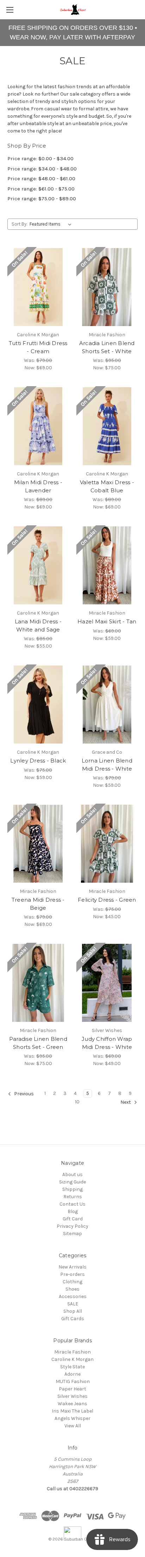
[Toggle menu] (9, 9)
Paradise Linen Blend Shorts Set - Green (38, 1043)
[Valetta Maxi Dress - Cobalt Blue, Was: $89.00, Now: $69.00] (107, 426)
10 (77, 1102)
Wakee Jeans (72, 1404)
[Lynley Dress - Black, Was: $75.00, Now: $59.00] (38, 705)
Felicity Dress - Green (107, 899)
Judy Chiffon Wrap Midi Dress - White (107, 1043)
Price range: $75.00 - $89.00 (41, 198)
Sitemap (72, 1234)
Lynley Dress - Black (38, 760)
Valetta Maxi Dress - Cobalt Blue (107, 486)
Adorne (72, 1374)
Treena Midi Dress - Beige (38, 903)
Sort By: (19, 224)
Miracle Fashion (72, 1352)
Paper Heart (72, 1389)
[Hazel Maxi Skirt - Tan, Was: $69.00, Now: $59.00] (107, 565)
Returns (72, 1197)
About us (72, 1175)
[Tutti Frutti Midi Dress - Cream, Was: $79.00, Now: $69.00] (38, 287)
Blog (73, 1211)
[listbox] (52, 224)
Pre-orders (72, 1274)
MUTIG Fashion (73, 1381)
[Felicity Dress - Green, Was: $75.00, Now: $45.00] (107, 844)
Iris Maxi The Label (72, 1411)
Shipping (72, 1189)
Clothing (72, 1282)
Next (126, 1102)
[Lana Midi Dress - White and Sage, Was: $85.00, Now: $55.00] (38, 565)
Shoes (72, 1289)
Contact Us (72, 1204)
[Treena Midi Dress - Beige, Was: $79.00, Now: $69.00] (38, 844)
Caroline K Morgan (72, 1359)
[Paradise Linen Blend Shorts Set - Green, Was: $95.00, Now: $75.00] (38, 983)
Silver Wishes (72, 1396)
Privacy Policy (72, 1226)
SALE (72, 1304)
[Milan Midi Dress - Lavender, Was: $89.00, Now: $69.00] (38, 426)
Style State (72, 1367)
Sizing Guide (72, 1182)
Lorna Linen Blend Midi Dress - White (107, 764)
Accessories (73, 1296)
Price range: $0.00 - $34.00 (40, 158)
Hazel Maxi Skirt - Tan (107, 621)
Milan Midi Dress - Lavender (38, 486)
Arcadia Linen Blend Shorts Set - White (107, 347)
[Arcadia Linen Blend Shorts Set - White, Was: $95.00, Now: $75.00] (107, 287)
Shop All (72, 1311)
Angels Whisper (72, 1418)
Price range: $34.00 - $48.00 (42, 169)
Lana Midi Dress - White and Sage (38, 625)
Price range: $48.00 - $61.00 (41, 178)
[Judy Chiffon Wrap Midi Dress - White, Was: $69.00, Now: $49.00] (107, 983)
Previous (23, 1094)
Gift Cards (72, 1319)
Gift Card (73, 1219)
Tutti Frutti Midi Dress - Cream (38, 347)
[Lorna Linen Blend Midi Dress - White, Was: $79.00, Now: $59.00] (107, 705)
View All (72, 1426)
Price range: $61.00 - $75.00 (41, 189)
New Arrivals (72, 1267)
